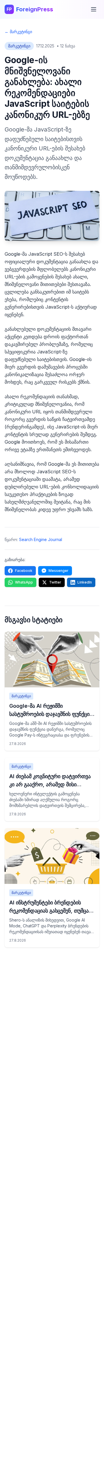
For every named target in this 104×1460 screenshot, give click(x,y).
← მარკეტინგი (18, 31)
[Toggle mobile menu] (93, 9)
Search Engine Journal (40, 539)
